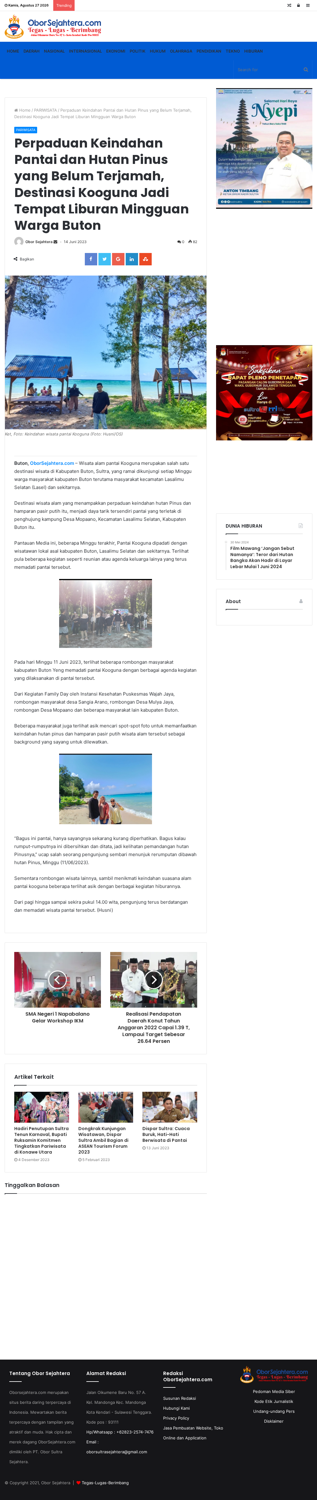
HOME (13, 51)
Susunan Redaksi (179, 1398)
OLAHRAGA (181, 51)
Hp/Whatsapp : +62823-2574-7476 (120, 1431)
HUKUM (158, 51)
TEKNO (233, 51)
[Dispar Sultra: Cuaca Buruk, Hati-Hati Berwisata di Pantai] (169, 1107)
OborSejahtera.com (52, 463)
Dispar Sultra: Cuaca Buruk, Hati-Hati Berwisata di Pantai (166, 1134)
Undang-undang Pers (274, 1411)
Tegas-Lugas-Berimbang (105, 1482)
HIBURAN (253, 51)
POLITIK (137, 51)
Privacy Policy (176, 1418)
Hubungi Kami (176, 1408)
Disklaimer (274, 1421)
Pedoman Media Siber (274, 1391)
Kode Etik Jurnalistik (273, 1401)
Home (24, 110)
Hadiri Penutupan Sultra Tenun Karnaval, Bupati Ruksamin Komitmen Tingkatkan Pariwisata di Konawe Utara (41, 1140)
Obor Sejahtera (39, 241)
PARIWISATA (45, 110)
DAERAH (32, 51)
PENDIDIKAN (209, 51)
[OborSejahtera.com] (53, 26)
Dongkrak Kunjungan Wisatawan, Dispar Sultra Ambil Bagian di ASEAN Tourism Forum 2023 (103, 1140)
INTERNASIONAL (85, 51)
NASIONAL (54, 51)
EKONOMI (115, 51)
